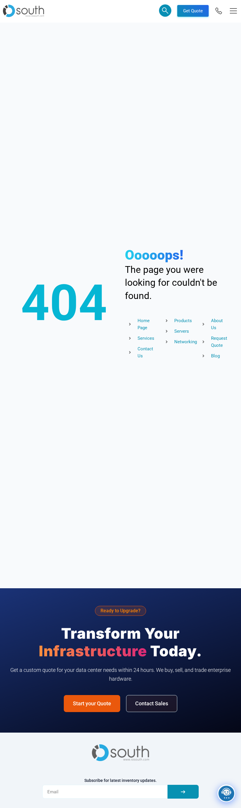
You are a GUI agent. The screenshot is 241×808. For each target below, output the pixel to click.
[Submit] (183, 792)
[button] (165, 11)
